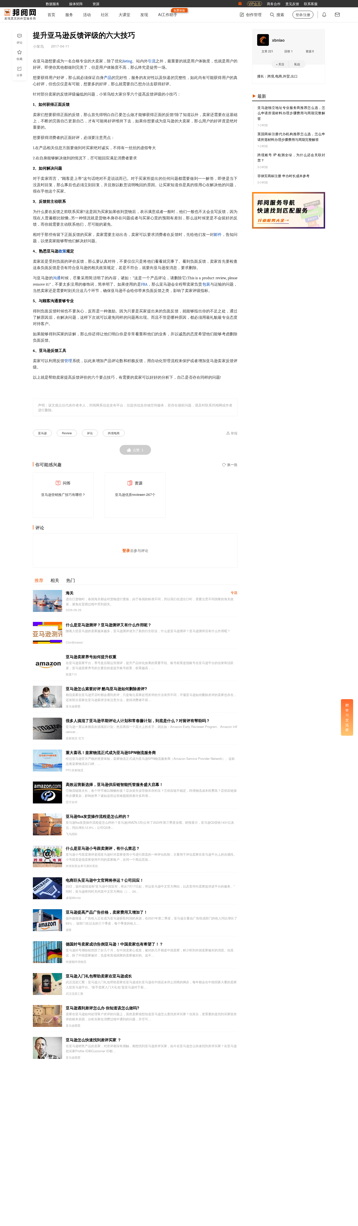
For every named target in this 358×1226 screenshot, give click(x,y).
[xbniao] (263, 40)
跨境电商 (114, 433)
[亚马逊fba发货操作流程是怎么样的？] (47, 824)
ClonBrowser (74, 642)
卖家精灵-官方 (75, 738)
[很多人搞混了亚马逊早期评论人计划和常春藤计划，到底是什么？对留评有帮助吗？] (47, 729)
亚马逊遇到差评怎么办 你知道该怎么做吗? (102, 1008)
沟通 (57, 278)
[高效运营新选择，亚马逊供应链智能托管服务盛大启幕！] (47, 792)
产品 (108, 78)
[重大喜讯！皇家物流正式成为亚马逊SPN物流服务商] (47, 761)
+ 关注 (280, 64)
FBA (144, 284)
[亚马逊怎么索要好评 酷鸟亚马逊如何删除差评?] (47, 697)
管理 (68, 361)
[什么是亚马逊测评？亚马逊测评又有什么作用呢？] (47, 633)
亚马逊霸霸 (73, 706)
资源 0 (310, 51)
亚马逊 (42, 433)
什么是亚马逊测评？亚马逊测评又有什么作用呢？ (108, 624)
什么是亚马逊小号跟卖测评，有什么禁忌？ (103, 848)
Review (67, 433)
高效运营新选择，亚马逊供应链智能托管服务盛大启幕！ (114, 784)
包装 (206, 284)
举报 (234, 433)
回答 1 (288, 51)
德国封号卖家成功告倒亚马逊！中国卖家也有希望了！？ (114, 944)
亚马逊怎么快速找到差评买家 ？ (93, 1040)
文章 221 (267, 51)
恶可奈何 (71, 802)
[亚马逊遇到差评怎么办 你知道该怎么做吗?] (47, 1016)
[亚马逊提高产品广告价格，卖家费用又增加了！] (47, 920)
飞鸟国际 (71, 833)
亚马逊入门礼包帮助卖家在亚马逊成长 (99, 976)
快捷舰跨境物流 (76, 961)
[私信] (337, 14)
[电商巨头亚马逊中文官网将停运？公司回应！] (47, 888)
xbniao (278, 40)
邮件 (218, 234)
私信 (297, 64)
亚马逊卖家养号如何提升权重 (91, 656)
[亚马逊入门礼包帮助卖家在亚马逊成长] (47, 984)
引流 (152, 61)
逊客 (69, 929)
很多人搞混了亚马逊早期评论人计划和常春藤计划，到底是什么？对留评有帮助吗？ (138, 720)
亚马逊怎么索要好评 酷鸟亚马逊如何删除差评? (106, 688)
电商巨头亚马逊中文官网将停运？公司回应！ (105, 880)
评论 (90, 433)
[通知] (324, 14)
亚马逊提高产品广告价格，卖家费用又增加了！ (107, 912)
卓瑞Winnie (73, 897)
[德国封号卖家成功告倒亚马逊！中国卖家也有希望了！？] (47, 952)
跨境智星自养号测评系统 (82, 865)
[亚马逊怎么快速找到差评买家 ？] (47, 1048)
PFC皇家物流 (74, 770)
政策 (62, 251)
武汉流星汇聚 (74, 993)
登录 (126, 550)
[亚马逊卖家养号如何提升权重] (47, 665)
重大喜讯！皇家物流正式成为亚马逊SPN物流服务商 (111, 752)
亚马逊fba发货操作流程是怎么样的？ (98, 816)
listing (127, 61)
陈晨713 (71, 674)
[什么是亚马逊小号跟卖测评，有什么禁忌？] (47, 856)
